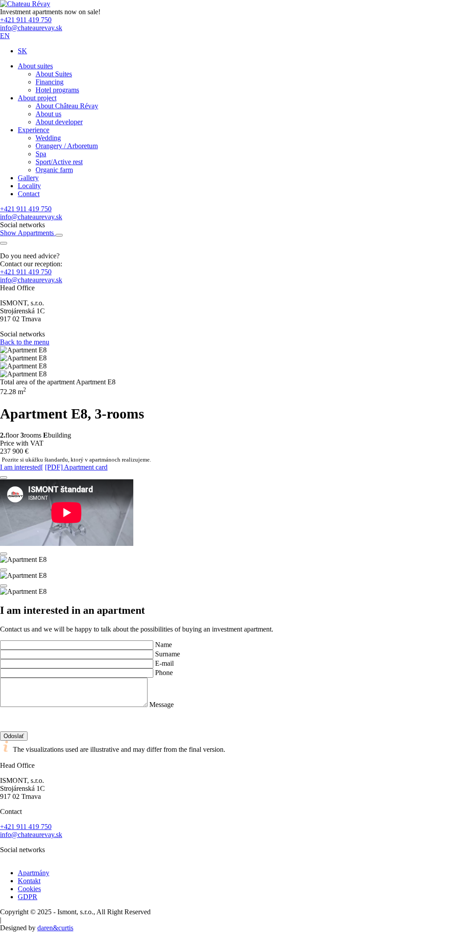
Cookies (29, 889)
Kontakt (29, 881)
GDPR (27, 896)
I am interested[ (21, 467)
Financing (50, 82)
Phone (164, 672)
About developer (59, 122)
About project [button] (37, 98)
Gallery (28, 178)
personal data (102, 712)
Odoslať (14, 736)
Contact (29, 193)
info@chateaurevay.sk (31, 28)
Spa (41, 154)
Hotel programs (57, 90)
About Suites (54, 74)
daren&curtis (55, 928)
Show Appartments (28, 233)
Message (161, 704)
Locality (29, 186)
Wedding (48, 138)
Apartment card (76, 467)
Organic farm (54, 170)
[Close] (3, 477)
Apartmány (33, 873)
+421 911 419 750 (26, 20)
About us (48, 114)
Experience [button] (33, 130)
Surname (167, 654)
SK (22, 51)
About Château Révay (67, 106)
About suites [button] (35, 66)
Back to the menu (24, 342)
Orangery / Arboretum (67, 146)
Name (163, 644)
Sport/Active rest (59, 162)
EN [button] (5, 35)
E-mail (164, 663)
